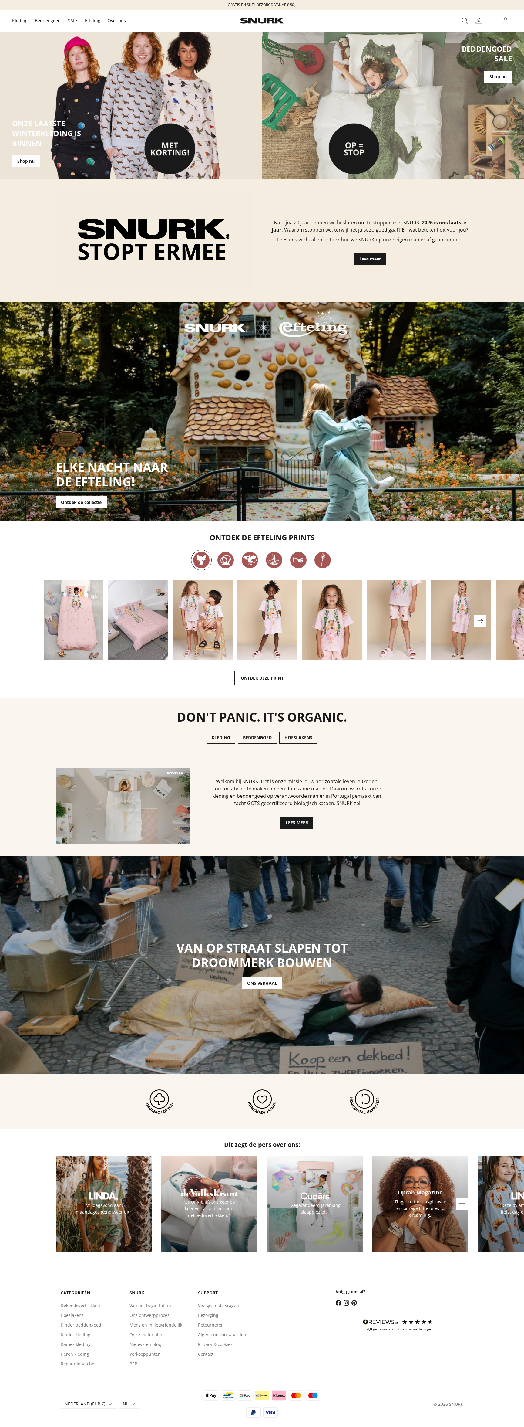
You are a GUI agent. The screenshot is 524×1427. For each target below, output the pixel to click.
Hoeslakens (72, 1315)
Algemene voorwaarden (222, 1334)
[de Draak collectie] (250, 560)
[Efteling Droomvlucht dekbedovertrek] (73, 620)
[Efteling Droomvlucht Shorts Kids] (396, 620)
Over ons (117, 20)
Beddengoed (48, 20)
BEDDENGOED (257, 737)
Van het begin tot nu (150, 1305)
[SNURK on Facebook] (338, 1303)
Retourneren (211, 1325)
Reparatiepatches (78, 1364)
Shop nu (26, 161)
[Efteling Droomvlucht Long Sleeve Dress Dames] (461, 620)
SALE (73, 20)
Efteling (92, 20)
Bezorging (208, 1315)
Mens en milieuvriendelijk (155, 1325)
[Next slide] (480, 621)
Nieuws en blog (145, 1344)
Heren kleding (75, 1354)
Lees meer (370, 259)
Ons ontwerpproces (149, 1315)
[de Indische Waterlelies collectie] (274, 560)
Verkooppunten (145, 1354)
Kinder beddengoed (81, 1325)
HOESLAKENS (298, 737)
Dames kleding (76, 1344)
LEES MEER (297, 822)
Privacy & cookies (215, 1344)
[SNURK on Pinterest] (354, 1303)
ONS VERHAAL (262, 983)
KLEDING (221, 737)
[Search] (464, 21)
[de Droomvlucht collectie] (201, 560)
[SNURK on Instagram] (346, 1303)
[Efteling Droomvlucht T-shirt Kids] (332, 620)
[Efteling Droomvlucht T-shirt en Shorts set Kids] (203, 620)
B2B (133, 1364)
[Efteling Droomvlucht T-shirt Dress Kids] (267, 620)
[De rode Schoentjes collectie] (298, 560)
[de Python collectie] (225, 560)
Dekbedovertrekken (80, 1305)
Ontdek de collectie (81, 502)
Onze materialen (146, 1334)
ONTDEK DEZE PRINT (262, 678)
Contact (205, 1354)
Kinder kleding (75, 1334)
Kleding (20, 20)
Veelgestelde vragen (218, 1305)
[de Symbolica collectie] (322, 560)
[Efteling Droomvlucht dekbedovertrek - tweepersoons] (138, 620)
